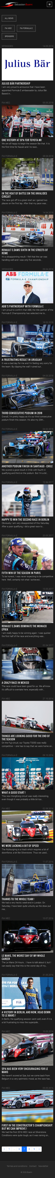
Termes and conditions (17, 1166)
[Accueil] (16, 3)
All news (9, 18)
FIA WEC (8, 28)
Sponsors (9, 36)
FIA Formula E (26, 28)
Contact (33, 1166)
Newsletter (43, 1166)
